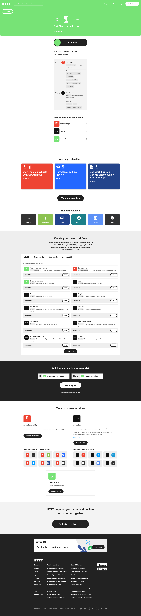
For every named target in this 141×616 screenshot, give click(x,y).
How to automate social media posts (81, 594)
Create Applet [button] (70, 385)
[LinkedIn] (85, 608)
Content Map (37, 584)
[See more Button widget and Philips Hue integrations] (30, 454)
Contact (61, 608)
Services (36, 568)
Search (36, 588)
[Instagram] (89, 608)
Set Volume (70, 93)
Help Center (37, 581)
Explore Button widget (32, 435)
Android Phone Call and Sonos (56, 597)
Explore (107, 4)
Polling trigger (35, 270)
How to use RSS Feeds (77, 581)
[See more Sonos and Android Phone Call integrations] (95, 463)
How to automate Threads (78, 591)
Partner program (52, 608)
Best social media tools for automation (82, 597)
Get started (132, 4)
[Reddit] (106, 608)
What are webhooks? (77, 584)
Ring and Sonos (51, 591)
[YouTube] (93, 608)
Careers (44, 608)
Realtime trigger (84, 270)
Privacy (67, 608)
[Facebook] (81, 608)
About (73, 608)
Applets (36, 575)
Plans (115, 4)
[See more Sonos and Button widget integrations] (80, 454)
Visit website (76, 437)
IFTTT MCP (37, 578)
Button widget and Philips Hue (55, 568)
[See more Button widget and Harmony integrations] (60, 463)
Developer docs (38, 594)
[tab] (26, 257)
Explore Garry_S (56, 491)
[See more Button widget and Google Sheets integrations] (45, 463)
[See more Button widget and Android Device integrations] (45, 454)
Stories (36, 571)
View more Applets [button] (70, 198)
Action (33, 283)
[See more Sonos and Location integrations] (95, 454)
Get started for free (70, 524)
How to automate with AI (78, 568)
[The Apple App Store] (102, 565)
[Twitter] (97, 608)
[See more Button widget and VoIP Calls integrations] (60, 454)
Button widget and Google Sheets (56, 581)
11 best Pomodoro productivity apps (81, 588)
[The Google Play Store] (102, 569)
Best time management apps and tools (82, 575)
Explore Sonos (80, 442)
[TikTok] (101, 608)
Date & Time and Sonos (53, 594)
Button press (70, 62)
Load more (70, 351)
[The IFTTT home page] (6, 4)
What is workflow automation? (79, 578)
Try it (65, 274)
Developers (37, 608)
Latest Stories (76, 565)
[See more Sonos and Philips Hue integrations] (110, 463)
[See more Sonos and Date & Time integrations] (80, 463)
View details (28, 274)
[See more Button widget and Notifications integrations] (30, 463)
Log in (122, 4)
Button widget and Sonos (54, 584)
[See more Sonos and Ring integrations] (110, 454)
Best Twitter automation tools (79, 571)
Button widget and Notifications (56, 578)
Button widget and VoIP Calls (55, 575)
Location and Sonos (53, 588)
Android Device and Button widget (56, 571)
